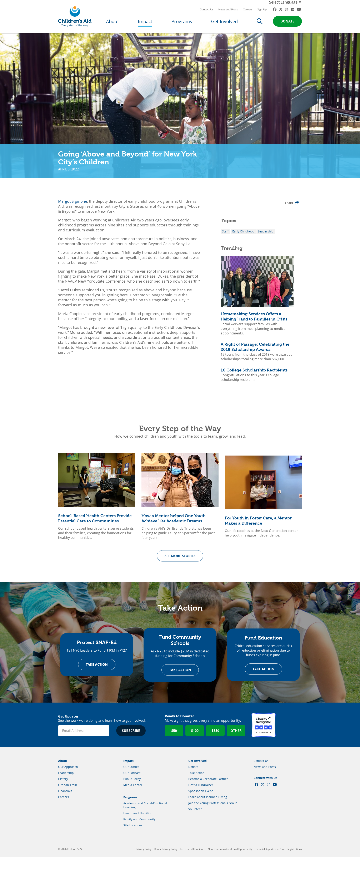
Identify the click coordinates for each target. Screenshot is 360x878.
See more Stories (180, 556)
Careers (247, 9)
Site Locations (132, 825)
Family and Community (139, 819)
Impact (145, 21)
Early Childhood (243, 231)
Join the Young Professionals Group (213, 803)
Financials (65, 791)
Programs (181, 21)
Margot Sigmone (72, 201)
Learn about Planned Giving (207, 797)
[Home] (74, 16)
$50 (174, 730)
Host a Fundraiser (200, 785)
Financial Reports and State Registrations (278, 849)
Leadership (266, 231)
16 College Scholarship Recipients (254, 370)
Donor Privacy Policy (166, 849)
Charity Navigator (263, 725)
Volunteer (195, 809)
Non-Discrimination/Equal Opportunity (230, 849)
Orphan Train (67, 785)
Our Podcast (131, 773)
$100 (195, 730)
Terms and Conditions (192, 849)
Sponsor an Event (200, 791)
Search (259, 21)
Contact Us (206, 9)
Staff (225, 231)
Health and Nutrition (137, 813)
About (112, 21)
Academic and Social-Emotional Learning (145, 805)
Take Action (97, 664)
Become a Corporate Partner (208, 779)
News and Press (228, 9)
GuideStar (290, 725)
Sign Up (262, 9)
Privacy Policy (143, 849)
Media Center (132, 785)
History (63, 779)
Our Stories (131, 767)
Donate (287, 21)
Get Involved (224, 21)
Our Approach (68, 767)
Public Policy (132, 779)
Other (236, 730)
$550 (215, 730)
